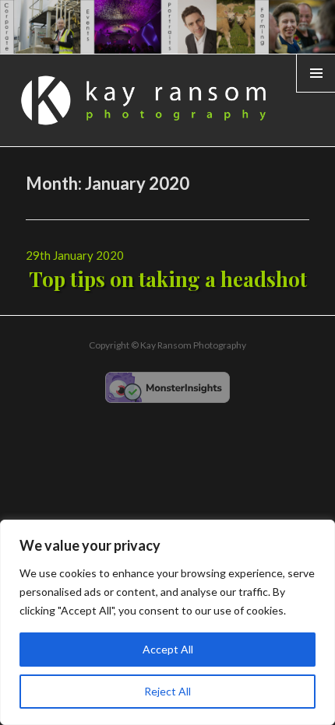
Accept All (168, 649)
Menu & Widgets (316, 92)
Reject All (167, 691)
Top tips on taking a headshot (168, 278)
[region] (167, 622)
